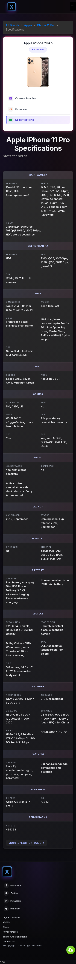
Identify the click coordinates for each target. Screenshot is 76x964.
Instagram (15, 900)
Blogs (6, 927)
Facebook (15, 885)
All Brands (12, 25)
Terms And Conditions (15, 936)
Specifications (24, 119)
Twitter (14, 893)
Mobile (6, 922)
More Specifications (25, 842)
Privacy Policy (10, 931)
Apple (28, 25)
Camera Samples (25, 98)
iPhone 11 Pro (46, 25)
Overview (21, 109)
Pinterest (15, 908)
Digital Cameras (11, 917)
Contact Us (9, 941)
